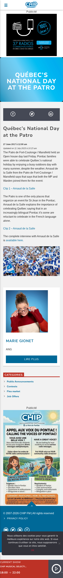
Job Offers (13, 396)
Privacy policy (17, 518)
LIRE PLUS (31, 359)
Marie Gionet (20, 341)
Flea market (13, 391)
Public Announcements (20, 381)
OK (32, 550)
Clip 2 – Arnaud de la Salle (19, 228)
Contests (12, 386)
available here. (15, 240)
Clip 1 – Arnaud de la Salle (19, 188)
